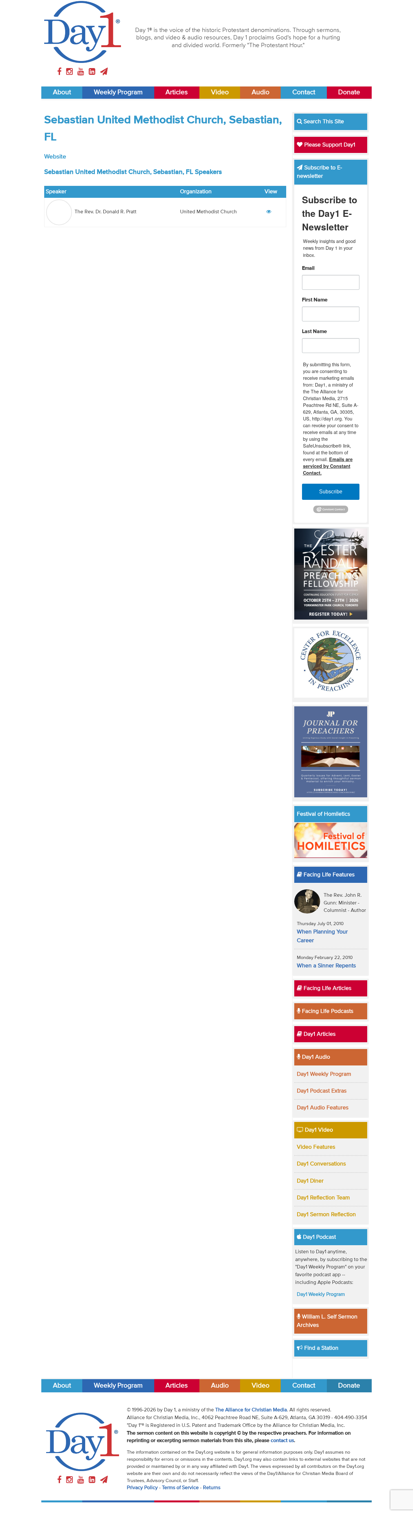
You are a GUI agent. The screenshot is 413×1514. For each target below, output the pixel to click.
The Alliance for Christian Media (251, 1410)
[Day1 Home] (82, 32)
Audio (260, 92)
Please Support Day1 (329, 145)
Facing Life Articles (326, 988)
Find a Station (320, 1348)
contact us (282, 1440)
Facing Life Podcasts (326, 1011)
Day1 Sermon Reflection (326, 1214)
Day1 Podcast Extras (322, 1091)
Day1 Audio (315, 1057)
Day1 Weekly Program (324, 1074)
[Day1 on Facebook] (60, 72)
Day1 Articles (319, 1034)
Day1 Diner (310, 1181)
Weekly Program (118, 92)
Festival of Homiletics (323, 814)
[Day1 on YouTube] (81, 72)
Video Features (316, 1147)
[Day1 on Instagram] (70, 72)
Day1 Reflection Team (323, 1198)
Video (220, 92)
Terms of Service (180, 1487)
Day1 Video (318, 1130)
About (62, 92)
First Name (314, 300)
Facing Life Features (328, 875)
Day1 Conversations (321, 1164)
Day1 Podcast (318, 1237)
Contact (303, 92)
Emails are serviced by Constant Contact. (328, 466)
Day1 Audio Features (322, 1108)
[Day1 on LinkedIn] (93, 72)
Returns (211, 1487)
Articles (177, 92)
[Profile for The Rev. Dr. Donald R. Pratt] (268, 212)
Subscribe (330, 491)
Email (308, 268)
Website (55, 157)
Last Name (314, 331)
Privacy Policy (142, 1487)
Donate (349, 92)
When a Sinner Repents (326, 966)
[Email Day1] (104, 72)
